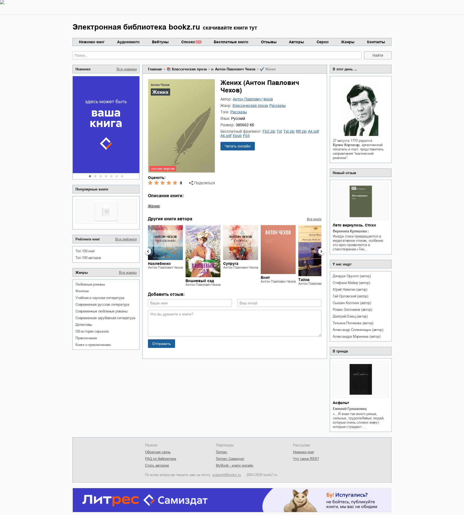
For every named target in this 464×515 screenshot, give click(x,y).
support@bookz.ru (226, 475)
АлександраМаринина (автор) (356, 336)
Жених (154, 206)
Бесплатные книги (231, 42)
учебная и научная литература (99, 298)
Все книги (314, 219)
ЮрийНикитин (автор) (350, 289)
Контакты (376, 42)
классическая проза (189, 69)
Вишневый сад (200, 281)
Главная (155, 69)
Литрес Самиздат (230, 459)
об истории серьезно (92, 331)
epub (237, 136)
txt (279, 131)
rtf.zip (301, 131)
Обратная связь (158, 452)
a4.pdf (313, 131)
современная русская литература (102, 304)
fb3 (246, 136)
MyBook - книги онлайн (234, 465)
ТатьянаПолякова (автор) (353, 323)
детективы (83, 325)
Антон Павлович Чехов (235, 69)
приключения (86, 338)
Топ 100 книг (85, 251)
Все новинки (127, 69)
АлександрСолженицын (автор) (358, 330)
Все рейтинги (126, 239)
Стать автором (157, 465)
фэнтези (82, 291)
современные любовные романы (101, 311)
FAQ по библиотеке (160, 459)
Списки (188, 42)
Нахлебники (159, 263)
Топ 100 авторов (88, 258)
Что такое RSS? (306, 459)
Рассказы (238, 112)
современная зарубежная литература (105, 318)
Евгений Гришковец (350, 409)
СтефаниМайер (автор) (351, 283)
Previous (148, 251)
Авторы (296, 42)
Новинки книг (91, 42)
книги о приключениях (93, 345)
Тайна (304, 280)
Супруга (230, 263)
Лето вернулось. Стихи (354, 225)
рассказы (277, 105)
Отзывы (269, 42)
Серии (323, 42)
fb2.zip (269, 131)
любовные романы (90, 284)
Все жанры (128, 273)
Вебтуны (160, 42)
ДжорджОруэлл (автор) (352, 276)
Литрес (221, 452)
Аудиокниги (128, 42)
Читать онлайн (238, 146)
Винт (265, 277)
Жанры (347, 42)
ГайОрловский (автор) (350, 296)
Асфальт (341, 403)
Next (321, 251)
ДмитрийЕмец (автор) (350, 316)
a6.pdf (225, 136)
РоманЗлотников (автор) (352, 310)
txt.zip (289, 131)
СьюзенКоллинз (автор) (352, 303)
